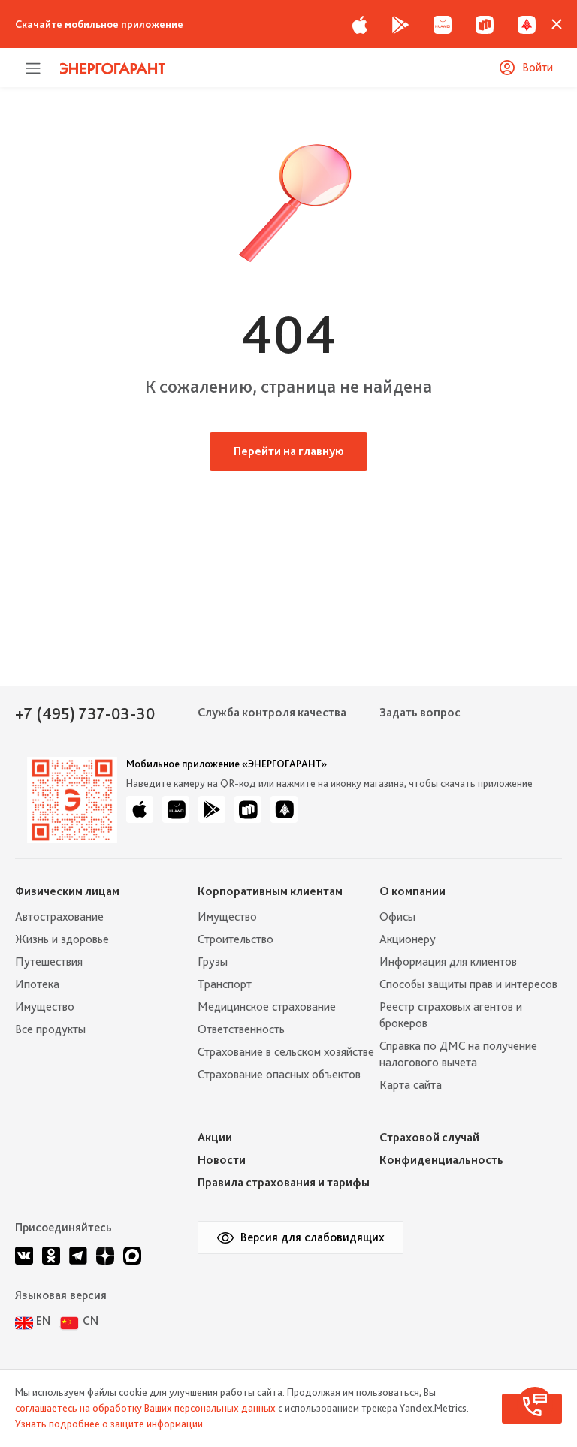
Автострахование (59, 916)
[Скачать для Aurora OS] (527, 24)
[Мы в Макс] (132, 1256)
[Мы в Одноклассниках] (51, 1256)
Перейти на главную (289, 451)
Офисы (397, 916)
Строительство (235, 939)
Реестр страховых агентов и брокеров (450, 1014)
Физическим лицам (67, 891)
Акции (215, 1137)
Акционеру (407, 939)
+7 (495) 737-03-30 (85, 713)
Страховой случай (429, 1137)
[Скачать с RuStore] (485, 24)
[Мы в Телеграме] (78, 1256)
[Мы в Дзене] (105, 1256)
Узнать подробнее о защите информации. (110, 1424)
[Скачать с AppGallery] (443, 24)
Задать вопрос (420, 712)
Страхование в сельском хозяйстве (286, 1052)
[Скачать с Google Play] (400, 24)
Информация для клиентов (448, 961)
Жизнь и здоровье (62, 939)
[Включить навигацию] (33, 67)
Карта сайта (410, 1085)
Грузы (213, 961)
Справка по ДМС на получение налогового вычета (458, 1054)
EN (43, 1321)
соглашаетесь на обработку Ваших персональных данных (145, 1408)
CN (90, 1321)
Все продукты (50, 1029)
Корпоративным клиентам (270, 891)
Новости (222, 1160)
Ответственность (241, 1029)
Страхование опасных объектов (279, 1074)
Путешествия (49, 961)
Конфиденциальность (441, 1160)
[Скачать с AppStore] (359, 24)
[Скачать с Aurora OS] (284, 809)
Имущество (44, 1006)
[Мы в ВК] (24, 1256)
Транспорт (225, 984)
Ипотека (37, 984)
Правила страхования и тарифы (284, 1182)
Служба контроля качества (272, 712)
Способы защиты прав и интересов (468, 984)
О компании (412, 891)
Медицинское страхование (267, 1006)
